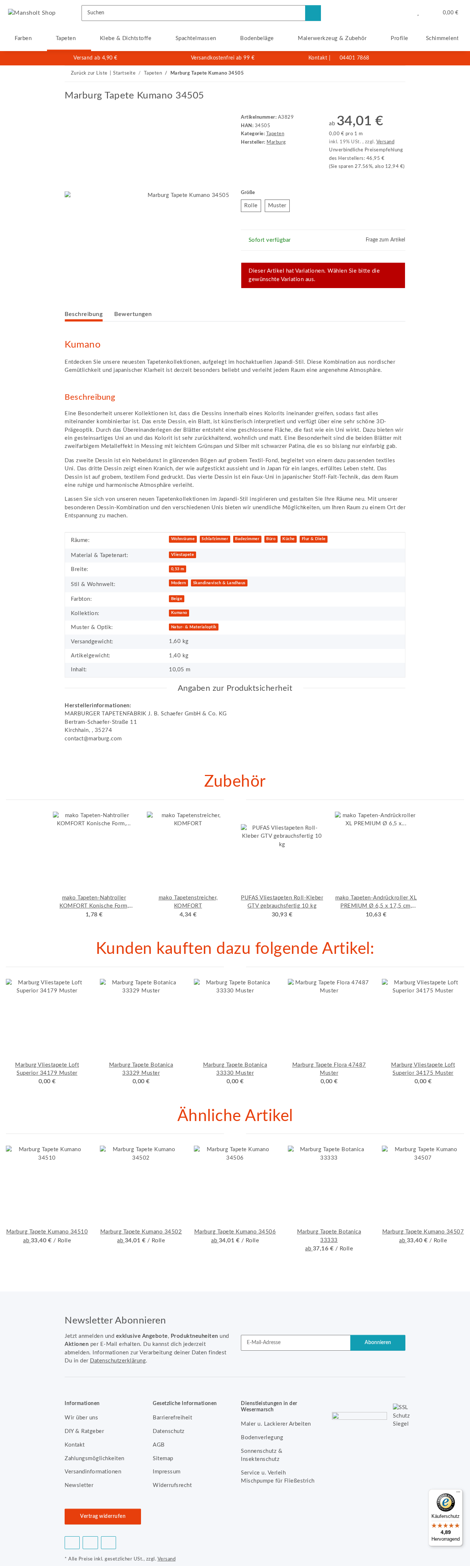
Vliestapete (182, 555)
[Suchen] (313, 13)
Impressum (167, 1472)
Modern (178, 583)
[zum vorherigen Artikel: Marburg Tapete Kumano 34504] (381, 74)
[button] (403, 13)
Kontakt (318, 58)
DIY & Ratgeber (84, 1431)
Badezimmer (247, 539)
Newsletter (79, 1485)
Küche (288, 539)
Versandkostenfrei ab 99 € (223, 58)
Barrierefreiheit (172, 1417)
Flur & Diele (314, 539)
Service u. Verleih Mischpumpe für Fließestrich (278, 1477)
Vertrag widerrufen (103, 1516)
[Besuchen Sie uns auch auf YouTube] (90, 1542)
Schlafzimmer (215, 539)
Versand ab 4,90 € (95, 58)
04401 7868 (354, 58)
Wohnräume (183, 539)
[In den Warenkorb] (70, 86)
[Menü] (458, 1493)
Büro (270, 539)
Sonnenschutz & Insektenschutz (261, 1455)
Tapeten (275, 134)
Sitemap (163, 1458)
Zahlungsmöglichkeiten (94, 1458)
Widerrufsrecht (172, 1485)
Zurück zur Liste (89, 73)
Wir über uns (81, 1417)
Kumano (179, 613)
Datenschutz (169, 1431)
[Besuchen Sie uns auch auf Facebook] (72, 1542)
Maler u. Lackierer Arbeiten (276, 1424)
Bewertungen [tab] (133, 314)
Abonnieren (378, 1342)
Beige (176, 599)
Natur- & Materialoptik (194, 627)
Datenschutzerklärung (118, 1361)
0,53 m (177, 569)
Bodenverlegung (262, 1437)
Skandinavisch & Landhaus (219, 583)
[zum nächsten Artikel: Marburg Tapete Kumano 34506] (398, 74)
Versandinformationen (93, 1472)
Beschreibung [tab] (83, 314)
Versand (385, 142)
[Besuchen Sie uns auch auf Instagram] (108, 1542)
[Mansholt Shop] (32, 13)
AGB (159, 1445)
